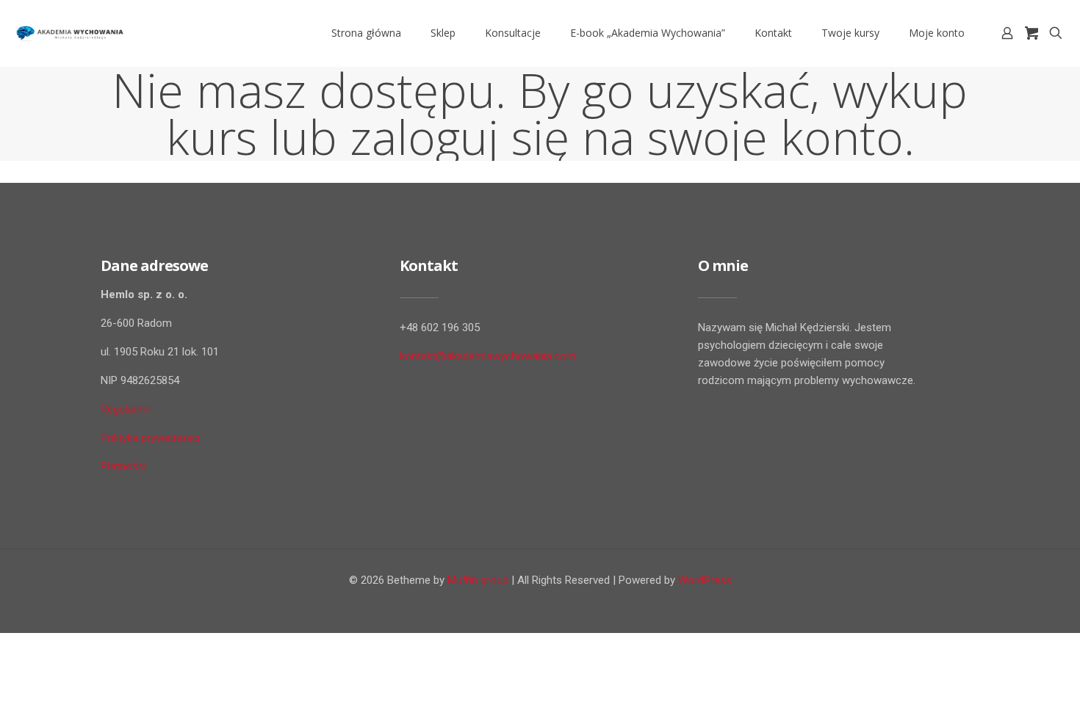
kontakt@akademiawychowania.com (488, 356)
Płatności (123, 466)
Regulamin (126, 409)
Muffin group (477, 580)
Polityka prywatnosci (150, 437)
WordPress (705, 580)
